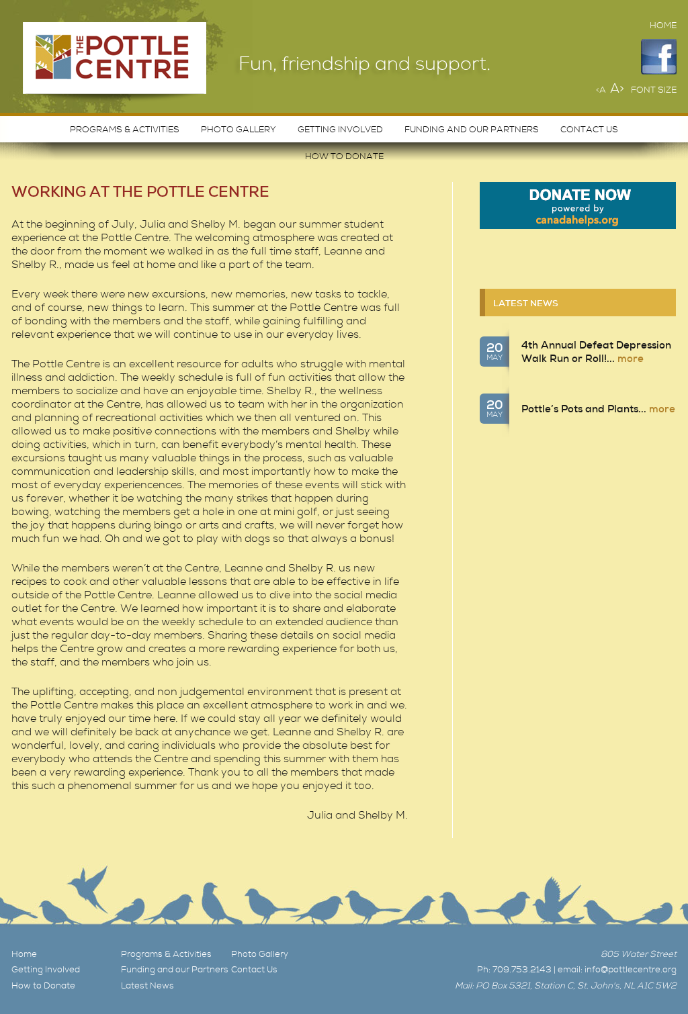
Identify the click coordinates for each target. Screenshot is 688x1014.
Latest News (525, 303)
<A (601, 90)
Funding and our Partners (471, 129)
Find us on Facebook (659, 57)
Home (663, 25)
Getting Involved (340, 129)
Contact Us (589, 129)
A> (617, 89)
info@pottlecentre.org (631, 969)
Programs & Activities (124, 129)
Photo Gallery (238, 129)
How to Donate (344, 156)
